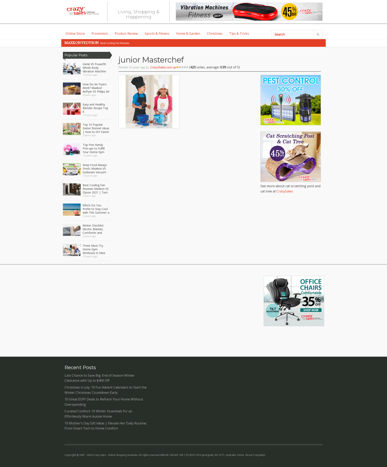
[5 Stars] (187, 67)
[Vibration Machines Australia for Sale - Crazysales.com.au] (249, 12)
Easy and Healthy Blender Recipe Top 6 (95, 108)
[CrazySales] (82, 11)
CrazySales (285, 191)
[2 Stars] (180, 67)
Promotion (100, 33)
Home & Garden (188, 33)
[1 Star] (177, 67)
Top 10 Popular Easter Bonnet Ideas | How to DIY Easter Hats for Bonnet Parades (96, 128)
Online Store (75, 33)
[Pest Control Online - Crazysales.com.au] (290, 124)
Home (240, 455)
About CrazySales (255, 455)
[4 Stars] (185, 67)
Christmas (214, 33)
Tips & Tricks (239, 33)
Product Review (126, 33)
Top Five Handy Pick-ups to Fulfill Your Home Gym (94, 148)
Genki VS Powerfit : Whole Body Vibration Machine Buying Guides (95, 67)
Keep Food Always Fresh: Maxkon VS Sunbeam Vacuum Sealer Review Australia (95, 168)
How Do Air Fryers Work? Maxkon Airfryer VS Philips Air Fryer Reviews (96, 88)
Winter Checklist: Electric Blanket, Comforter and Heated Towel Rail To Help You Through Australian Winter (95, 229)
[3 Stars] (182, 67)
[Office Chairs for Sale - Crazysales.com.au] (294, 325)
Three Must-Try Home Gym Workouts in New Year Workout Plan (95, 249)
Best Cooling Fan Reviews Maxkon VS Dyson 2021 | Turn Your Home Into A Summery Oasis (96, 188)
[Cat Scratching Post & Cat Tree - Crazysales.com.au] (290, 181)
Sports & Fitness (157, 33)
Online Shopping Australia (122, 455)
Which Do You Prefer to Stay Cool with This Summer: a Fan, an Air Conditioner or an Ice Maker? (96, 209)
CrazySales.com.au (163, 67)
